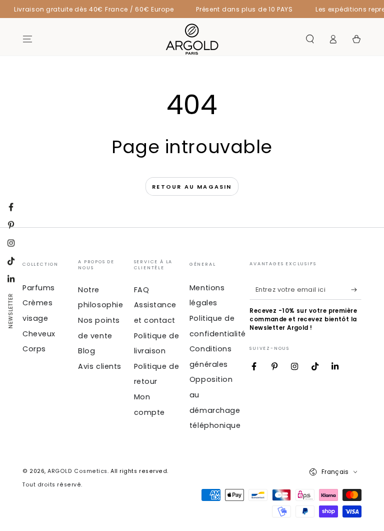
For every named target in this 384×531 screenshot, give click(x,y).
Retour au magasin (192, 187)
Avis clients (99, 366)
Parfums (38, 288)
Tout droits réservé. (52, 484)
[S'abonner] (356, 290)
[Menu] (28, 39)
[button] (310, 39)
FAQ (142, 290)
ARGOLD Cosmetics (78, 471)
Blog (86, 351)
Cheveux (39, 334)
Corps (34, 349)
